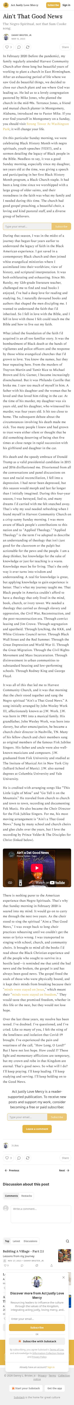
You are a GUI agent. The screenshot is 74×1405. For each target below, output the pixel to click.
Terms (52, 1375)
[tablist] (18, 1195)
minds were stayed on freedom (34, 994)
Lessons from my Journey (18, 1256)
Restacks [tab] (26, 1195)
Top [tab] (7, 1241)
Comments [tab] (11, 1195)
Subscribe (53, 5)
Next (62, 1170)
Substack (19, 1397)
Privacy (42, 1375)
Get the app (54, 1388)
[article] (37, 1258)
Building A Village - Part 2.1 (23, 1251)
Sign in (66, 5)
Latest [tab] (16, 1241)
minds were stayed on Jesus (24, 989)
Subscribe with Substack (39, 1341)
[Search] (67, 1241)
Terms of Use (57, 1349)
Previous (14, 1170)
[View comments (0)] (19, 47)
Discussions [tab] (30, 1241)
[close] (63, 1277)
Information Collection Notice (48, 1353)
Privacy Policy (39, 1356)
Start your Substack (27, 1388)
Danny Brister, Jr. (21, 35)
